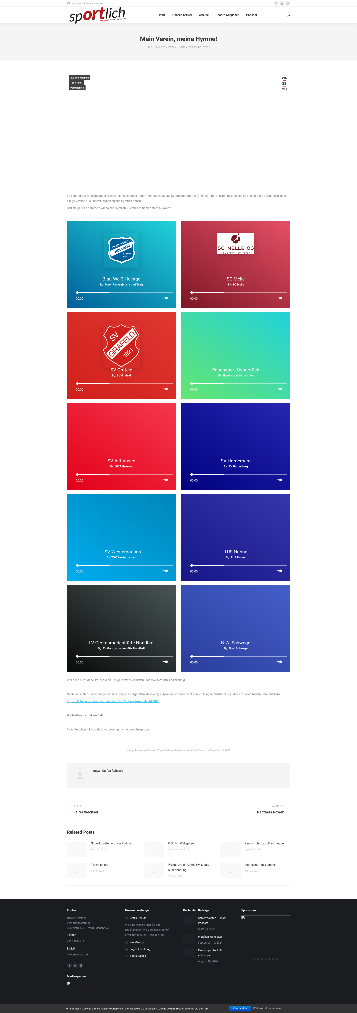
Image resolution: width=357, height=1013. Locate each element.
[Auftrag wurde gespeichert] (77, 849)
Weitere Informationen (267, 1008)
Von (196, 750)
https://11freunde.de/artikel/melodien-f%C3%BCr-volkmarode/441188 (113, 701)
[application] (121, 292)
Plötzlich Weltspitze (181, 843)
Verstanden (240, 1008)
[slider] (168, 297)
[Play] (72, 292)
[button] (254, 959)
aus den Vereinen (79, 77)
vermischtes (77, 88)
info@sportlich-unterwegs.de (87, 3)
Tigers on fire (99, 865)
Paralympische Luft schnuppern (265, 843)
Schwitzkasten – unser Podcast (112, 843)
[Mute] (158, 297)
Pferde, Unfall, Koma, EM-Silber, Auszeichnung (188, 867)
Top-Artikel (76, 82)
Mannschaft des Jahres (260, 865)
